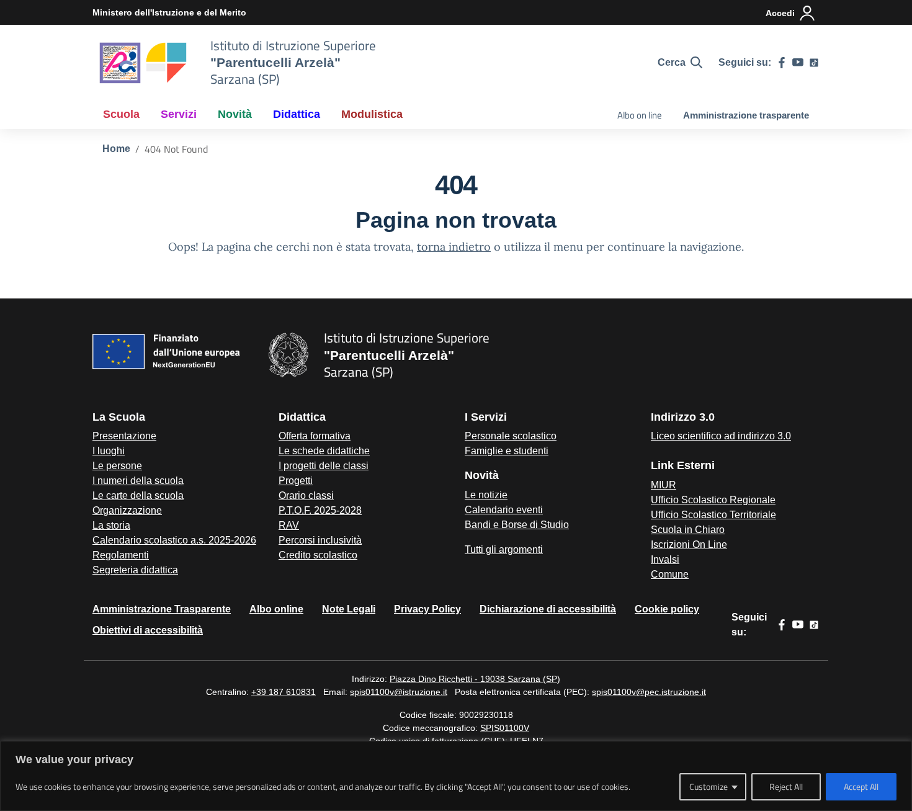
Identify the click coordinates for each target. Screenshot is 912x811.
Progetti (296, 480)
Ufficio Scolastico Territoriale (713, 514)
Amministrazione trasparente (746, 115)
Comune (670, 574)
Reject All (786, 786)
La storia (111, 525)
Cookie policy (667, 609)
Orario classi (306, 495)
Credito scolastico (318, 555)
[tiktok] (814, 62)
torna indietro (454, 247)
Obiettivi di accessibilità (147, 630)
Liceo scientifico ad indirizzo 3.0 (721, 436)
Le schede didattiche (324, 451)
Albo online (276, 609)
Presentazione (124, 436)
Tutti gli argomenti (504, 549)
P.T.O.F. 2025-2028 (320, 510)
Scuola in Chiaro (688, 529)
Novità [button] (235, 114)
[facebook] (781, 62)
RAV (289, 525)
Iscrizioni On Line (689, 544)
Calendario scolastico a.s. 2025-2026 (174, 540)
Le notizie (486, 495)
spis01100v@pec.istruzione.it (649, 692)
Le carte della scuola (138, 495)
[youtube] (797, 62)
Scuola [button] (121, 114)
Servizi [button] (179, 114)
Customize (708, 786)
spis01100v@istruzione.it (398, 692)
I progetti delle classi (324, 465)
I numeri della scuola (138, 480)
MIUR (663, 485)
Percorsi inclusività (320, 540)
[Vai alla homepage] (143, 62)
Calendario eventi (504, 509)
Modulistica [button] (372, 114)
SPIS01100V (504, 728)
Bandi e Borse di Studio (517, 524)
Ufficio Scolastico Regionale (713, 500)
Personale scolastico (511, 436)
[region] (456, 776)
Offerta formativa (315, 436)
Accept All (861, 786)
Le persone (117, 465)
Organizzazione (127, 510)
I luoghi (108, 451)
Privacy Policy (427, 609)
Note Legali (348, 609)
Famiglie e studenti (506, 451)
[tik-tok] (814, 624)
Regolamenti (120, 555)
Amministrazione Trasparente (161, 609)
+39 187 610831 (283, 692)
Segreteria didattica (135, 570)
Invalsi (665, 559)
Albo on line (639, 115)
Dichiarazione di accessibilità (548, 609)
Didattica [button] (296, 114)
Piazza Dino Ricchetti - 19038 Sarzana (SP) (475, 679)
